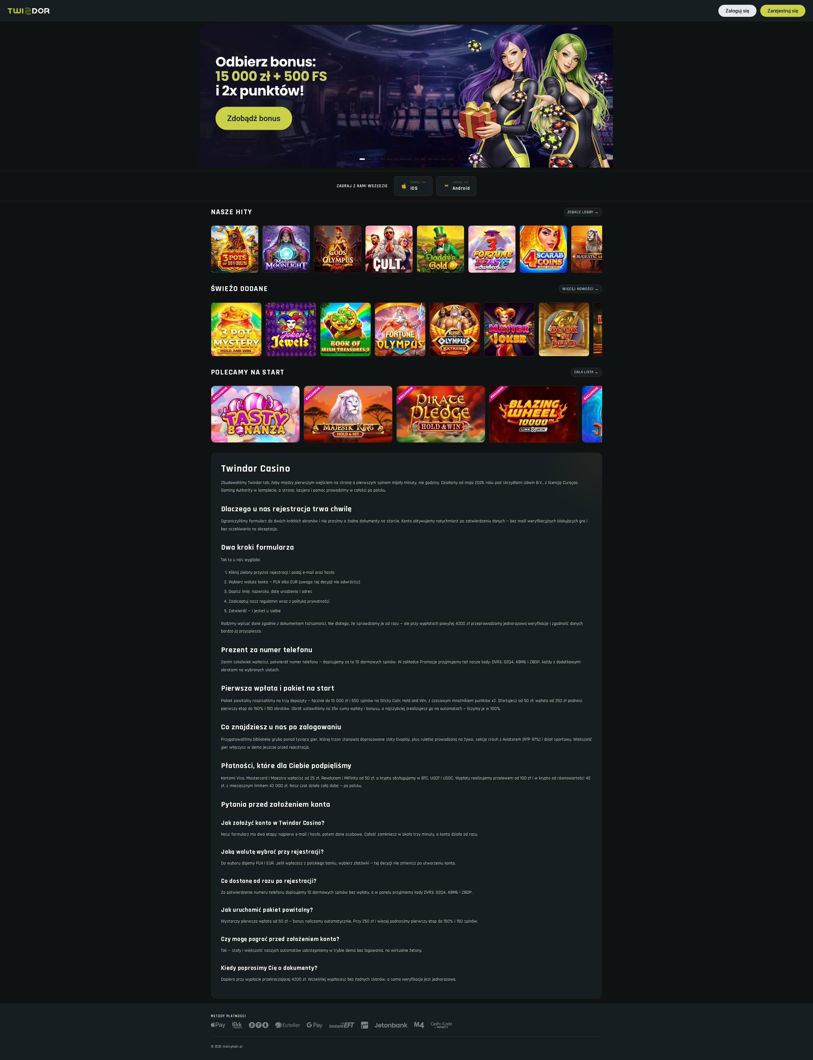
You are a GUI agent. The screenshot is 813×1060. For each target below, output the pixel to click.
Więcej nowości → (580, 289)
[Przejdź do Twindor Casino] (406, 96)
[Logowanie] (737, 11)
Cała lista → (586, 372)
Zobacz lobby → (583, 212)
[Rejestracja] (783, 11)
